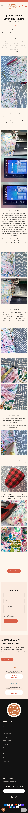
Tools (4, 758)
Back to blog (14, 571)
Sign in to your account (14, 676)
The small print (7, 744)
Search (5, 726)
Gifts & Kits (6, 772)
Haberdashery (6, 761)
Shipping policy (7, 733)
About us (5, 730)
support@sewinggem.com (9, 781)
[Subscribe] (23, 791)
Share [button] (14, 25)
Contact (5, 748)
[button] (2, 6)
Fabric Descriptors (7, 740)
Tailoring (5, 769)
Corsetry (5, 765)
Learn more (7, 659)
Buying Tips (6, 737)
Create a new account (14, 692)
